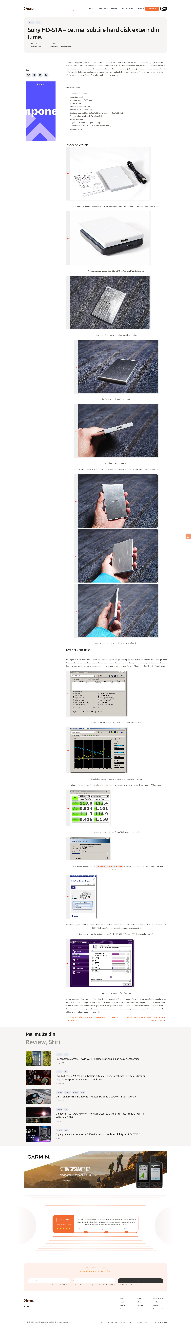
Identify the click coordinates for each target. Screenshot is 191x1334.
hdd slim (64, 46)
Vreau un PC (152, 8)
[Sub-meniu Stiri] (94, 8)
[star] (57, 1228)
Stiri (38, 23)
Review (31, 23)
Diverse (59, 1092)
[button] (188, 536)
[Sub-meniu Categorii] (107, 8)
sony (70, 46)
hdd (58, 46)
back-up (53, 46)
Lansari (59, 1072)
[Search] (71, 8)
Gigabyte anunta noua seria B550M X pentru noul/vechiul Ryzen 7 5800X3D (98, 1134)
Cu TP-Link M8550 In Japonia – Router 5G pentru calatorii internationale (96, 1096)
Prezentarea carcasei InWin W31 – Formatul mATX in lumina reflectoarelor (97, 1058)
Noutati (67, 1092)
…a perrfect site (31, 1328)
